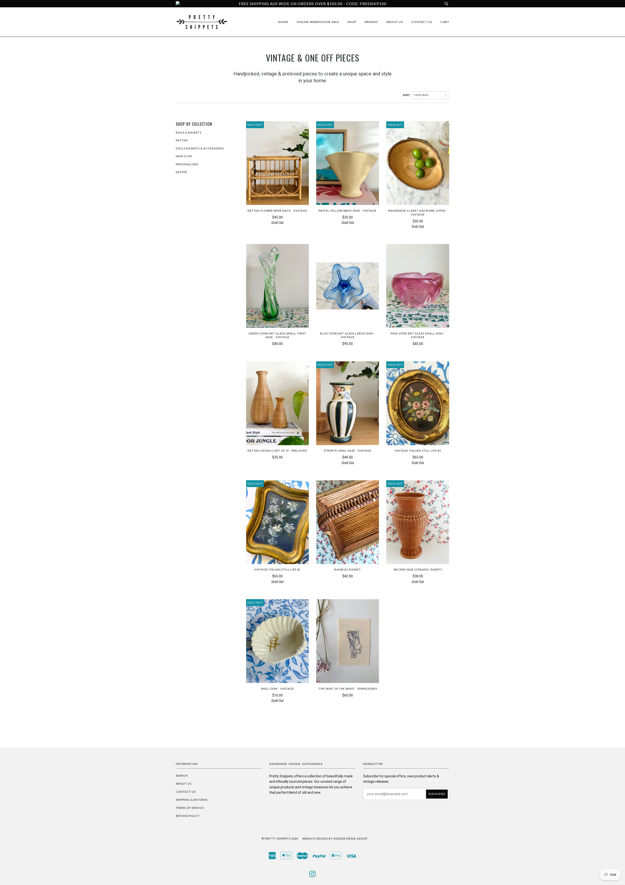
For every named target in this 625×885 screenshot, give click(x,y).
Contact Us (421, 22)
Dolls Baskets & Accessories (200, 148)
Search (182, 775)
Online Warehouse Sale (318, 22)
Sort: (407, 95)
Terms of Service (190, 807)
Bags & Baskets (188, 132)
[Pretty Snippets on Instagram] (312, 875)
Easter (181, 172)
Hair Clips (184, 156)
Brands (371, 22)
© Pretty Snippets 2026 (279, 838)
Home (283, 22)
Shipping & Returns (192, 799)
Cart (444, 22)
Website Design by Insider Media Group (334, 838)
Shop (351, 22)
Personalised (187, 164)
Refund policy (188, 815)
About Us (394, 22)
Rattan (182, 140)
